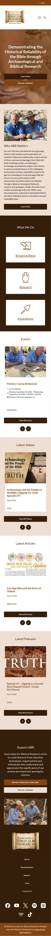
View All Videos (25, 519)
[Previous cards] (22, 428)
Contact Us (27, 891)
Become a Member (25, 83)
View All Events (25, 420)
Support (27, 875)
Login (42, 2)
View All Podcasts (25, 713)
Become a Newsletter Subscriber (25, 782)
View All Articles (25, 614)
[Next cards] (28, 428)
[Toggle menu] (40, 17)
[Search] (45, 17)
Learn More (25, 76)
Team (27, 883)
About (27, 859)
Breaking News (27, 867)
